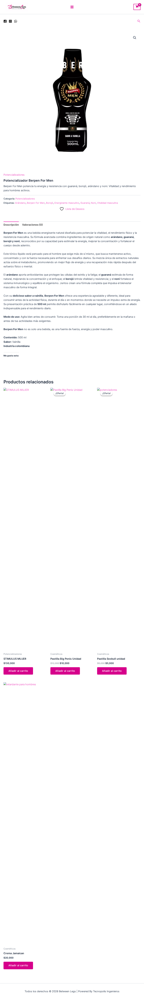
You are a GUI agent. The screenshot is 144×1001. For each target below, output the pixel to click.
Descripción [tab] (11, 224)
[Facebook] (5, 21)
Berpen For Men (36, 202)
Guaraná (85, 202)
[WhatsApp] (15, 21)
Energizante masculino (66, 202)
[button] (138, 21)
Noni (93, 202)
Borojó (49, 202)
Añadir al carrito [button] (18, 670)
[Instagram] (10, 21)
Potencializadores (14, 174)
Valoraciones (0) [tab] (32, 224)
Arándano (20, 202)
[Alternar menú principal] (72, 7)
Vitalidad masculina (107, 202)
